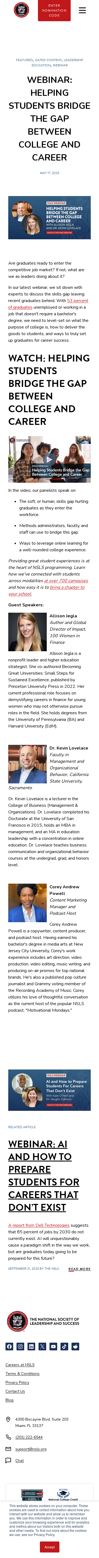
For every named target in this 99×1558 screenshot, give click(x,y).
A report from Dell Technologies (39, 1225)
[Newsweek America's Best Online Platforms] (32, 1495)
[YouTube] (53, 1346)
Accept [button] (50, 1547)
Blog (9, 1400)
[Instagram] (20, 1346)
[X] (42, 1346)
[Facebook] (9, 1346)
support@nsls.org (30, 1449)
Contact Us (15, 1391)
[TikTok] (64, 1346)
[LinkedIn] (31, 1346)
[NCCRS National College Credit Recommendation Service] (63, 1496)
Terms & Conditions (23, 1373)
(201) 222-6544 (29, 1437)
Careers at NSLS (20, 1364)
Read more (79, 1268)
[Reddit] (75, 1346)
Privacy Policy (17, 1382)
